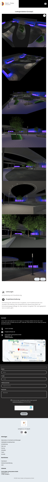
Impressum (4, 461)
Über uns (3, 446)
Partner (3, 448)
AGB (2, 465)
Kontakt (3, 454)
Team (2, 452)
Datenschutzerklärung (18, 402)
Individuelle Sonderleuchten (8, 442)
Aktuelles (3, 450)
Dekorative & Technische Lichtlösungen (11, 440)
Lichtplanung (4, 444)
